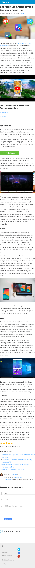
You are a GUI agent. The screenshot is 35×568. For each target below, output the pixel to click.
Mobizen (4, 116)
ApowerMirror (6, 112)
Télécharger (11, 153)
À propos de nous (5, 549)
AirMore (8, 2)
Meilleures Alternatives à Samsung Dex (14, 469)
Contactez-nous (5, 552)
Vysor (3, 120)
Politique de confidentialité (7, 555)
